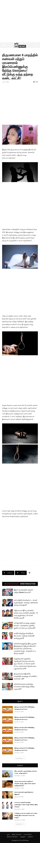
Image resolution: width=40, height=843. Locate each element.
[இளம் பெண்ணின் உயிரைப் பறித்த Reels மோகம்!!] (7, 592)
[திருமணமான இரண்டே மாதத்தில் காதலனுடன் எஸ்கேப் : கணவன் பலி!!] (7, 676)
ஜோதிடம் (20, 701)
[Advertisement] (20, 21)
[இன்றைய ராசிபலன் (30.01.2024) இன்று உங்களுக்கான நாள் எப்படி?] (7, 709)
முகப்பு (8, 834)
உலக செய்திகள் (28, 834)
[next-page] (7, 694)
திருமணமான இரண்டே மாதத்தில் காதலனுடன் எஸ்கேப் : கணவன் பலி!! (26, 676)
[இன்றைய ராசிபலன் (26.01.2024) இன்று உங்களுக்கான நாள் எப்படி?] (7, 730)
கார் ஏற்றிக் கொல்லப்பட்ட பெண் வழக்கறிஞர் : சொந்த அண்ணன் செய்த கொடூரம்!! (26, 602)
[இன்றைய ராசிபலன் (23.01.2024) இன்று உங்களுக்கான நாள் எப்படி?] (7, 740)
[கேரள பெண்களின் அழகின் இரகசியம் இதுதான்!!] (7, 795)
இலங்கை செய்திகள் (12, 837)
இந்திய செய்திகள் (17, 834)
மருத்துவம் (22, 837)
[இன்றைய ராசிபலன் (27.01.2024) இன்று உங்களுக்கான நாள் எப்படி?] (7, 720)
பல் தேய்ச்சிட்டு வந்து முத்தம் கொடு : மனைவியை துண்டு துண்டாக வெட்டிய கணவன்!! (24, 625)
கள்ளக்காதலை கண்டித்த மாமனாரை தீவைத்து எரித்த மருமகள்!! (24, 686)
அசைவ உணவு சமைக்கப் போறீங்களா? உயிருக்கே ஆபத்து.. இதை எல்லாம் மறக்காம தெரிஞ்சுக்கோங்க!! (25, 783)
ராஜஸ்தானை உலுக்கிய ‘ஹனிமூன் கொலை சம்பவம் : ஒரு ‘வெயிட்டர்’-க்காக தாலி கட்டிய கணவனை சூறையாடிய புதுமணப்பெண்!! (25, 664)
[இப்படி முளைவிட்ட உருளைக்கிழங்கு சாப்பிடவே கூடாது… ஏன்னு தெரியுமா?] (7, 773)
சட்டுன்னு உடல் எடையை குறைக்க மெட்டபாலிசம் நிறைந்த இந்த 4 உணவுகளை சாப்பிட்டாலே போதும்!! (26, 815)
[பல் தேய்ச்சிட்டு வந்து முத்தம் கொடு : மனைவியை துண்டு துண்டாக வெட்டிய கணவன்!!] (7, 625)
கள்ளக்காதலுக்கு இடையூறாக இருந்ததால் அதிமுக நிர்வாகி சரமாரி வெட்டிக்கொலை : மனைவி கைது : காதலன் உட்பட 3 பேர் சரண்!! (25, 649)
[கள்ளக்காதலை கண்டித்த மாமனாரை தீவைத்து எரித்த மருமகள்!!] (7, 686)
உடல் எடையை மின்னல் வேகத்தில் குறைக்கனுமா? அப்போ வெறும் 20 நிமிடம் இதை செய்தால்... (26, 804)
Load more (19, 758)
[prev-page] (3, 694)
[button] (3, 45)
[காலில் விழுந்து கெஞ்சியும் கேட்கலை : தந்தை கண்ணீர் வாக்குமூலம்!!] (7, 636)
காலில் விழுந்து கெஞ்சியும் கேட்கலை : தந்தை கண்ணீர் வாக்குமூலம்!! (24, 635)
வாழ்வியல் (20, 765)
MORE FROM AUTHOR (27, 584)
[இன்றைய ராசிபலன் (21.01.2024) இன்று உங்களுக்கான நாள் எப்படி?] (7, 750)
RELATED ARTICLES (12, 584)
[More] (29, 573)
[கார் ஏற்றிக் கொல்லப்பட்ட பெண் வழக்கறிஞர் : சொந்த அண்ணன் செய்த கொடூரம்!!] (7, 602)
